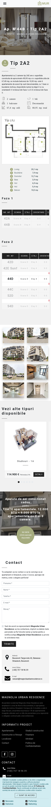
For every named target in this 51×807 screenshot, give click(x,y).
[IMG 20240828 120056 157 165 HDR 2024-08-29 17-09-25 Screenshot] (13, 335)
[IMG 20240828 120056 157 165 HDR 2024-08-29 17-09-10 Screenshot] (37, 335)
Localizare (6, 739)
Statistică (9, 804)
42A (7, 218)
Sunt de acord (26, 795)
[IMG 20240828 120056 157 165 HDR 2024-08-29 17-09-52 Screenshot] (13, 353)
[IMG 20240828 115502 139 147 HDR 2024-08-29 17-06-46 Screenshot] (13, 372)
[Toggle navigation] (5, 4)
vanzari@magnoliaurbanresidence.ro (27, 679)
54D (10, 306)
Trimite (9, 644)
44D (10, 278)
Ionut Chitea (16, 667)
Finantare (30, 735)
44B (7, 224)
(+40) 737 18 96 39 (20, 670)
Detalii (39, 474)
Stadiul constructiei (35, 730)
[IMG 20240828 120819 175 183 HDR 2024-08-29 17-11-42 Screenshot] (37, 372)
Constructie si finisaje (12, 735)
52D (10, 295)
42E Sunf (10, 268)
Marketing (32, 804)
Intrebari (29, 739)
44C (10, 289)
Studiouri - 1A (25, 461)
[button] (18, 482)
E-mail (14, 676)
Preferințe (32, 801)
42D (10, 262)
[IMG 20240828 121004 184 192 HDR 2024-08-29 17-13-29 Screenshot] (37, 390)
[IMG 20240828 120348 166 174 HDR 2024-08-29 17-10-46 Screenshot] (13, 390)
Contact (5, 743)
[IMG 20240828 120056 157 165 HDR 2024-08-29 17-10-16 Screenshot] (37, 353)
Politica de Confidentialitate (33, 744)
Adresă (14, 655)
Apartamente (8, 730)
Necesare (9, 801)
